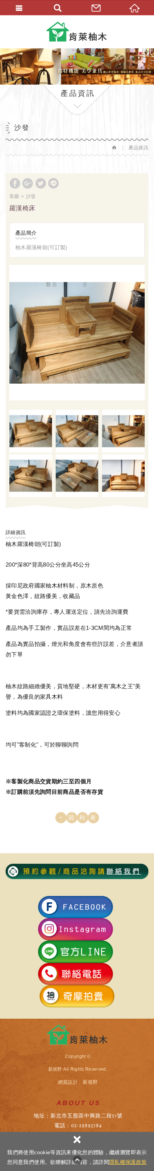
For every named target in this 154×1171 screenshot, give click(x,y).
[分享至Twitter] (40, 183)
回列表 (84, 817)
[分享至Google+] (27, 183)
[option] (77, 332)
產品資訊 (138, 147)
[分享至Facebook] (15, 183)
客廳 (14, 196)
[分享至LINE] (53, 183)
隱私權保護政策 (128, 1162)
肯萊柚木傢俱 (77, 31)
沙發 (31, 196)
